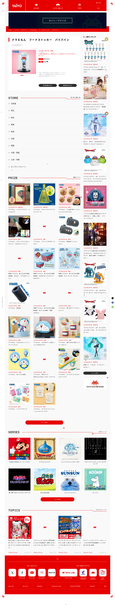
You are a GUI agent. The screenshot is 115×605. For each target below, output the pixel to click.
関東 (12, 125)
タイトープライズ (21, 30)
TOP (10, 30)
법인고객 (98, 3)
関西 (12, 146)
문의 (105, 586)
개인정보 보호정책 (75, 586)
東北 (12, 110)
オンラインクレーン (18, 167)
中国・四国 (15, 153)
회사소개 (25, 586)
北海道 (13, 103)
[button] (22, 75)
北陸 (12, 139)
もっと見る (44, 422)
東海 (12, 132)
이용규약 (92, 586)
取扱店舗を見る (47, 85)
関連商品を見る (67, 85)
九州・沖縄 (15, 160)
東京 (12, 117)
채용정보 (39, 586)
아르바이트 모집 (56, 586)
